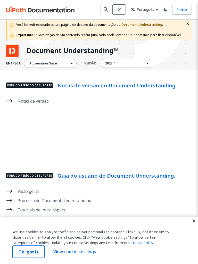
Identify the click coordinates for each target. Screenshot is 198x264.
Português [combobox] (142, 9)
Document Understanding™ (73, 51)
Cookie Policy (142, 242)
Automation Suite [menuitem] (43, 63)
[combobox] (50, 63)
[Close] (193, 220)
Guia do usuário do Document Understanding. (116, 176)
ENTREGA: (13, 63)
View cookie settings (74, 252)
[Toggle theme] (165, 9)
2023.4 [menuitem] (110, 63)
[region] (99, 240)
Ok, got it (28, 252)
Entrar (182, 9)
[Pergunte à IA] (119, 9)
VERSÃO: (90, 63)
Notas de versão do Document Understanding (116, 85)
